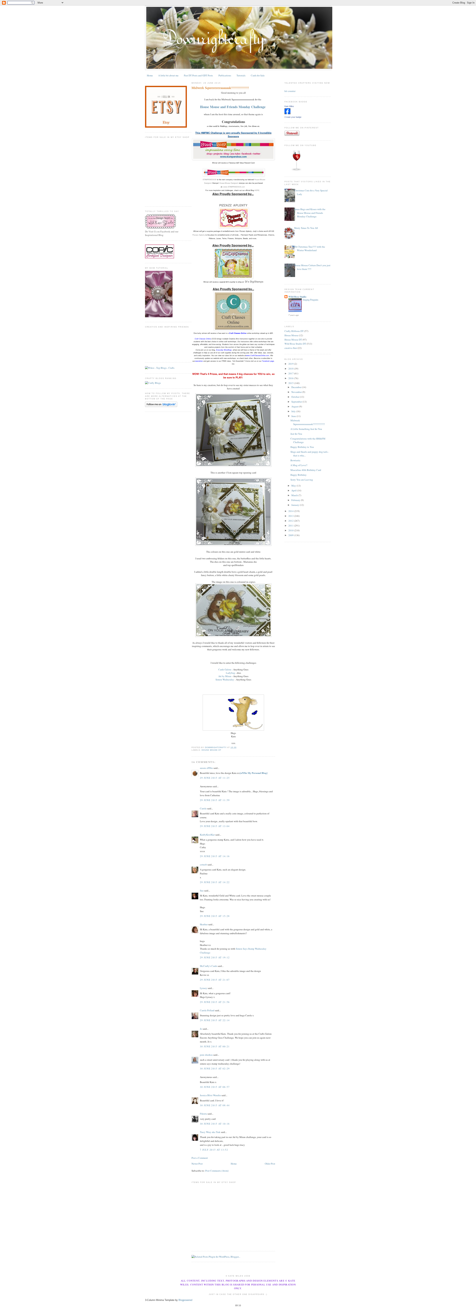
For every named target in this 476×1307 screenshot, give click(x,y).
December (296, 387)
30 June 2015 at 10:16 (215, 1123)
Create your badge (292, 117)
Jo (201, 1028)
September (297, 401)
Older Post (270, 1163)
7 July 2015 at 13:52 (214, 1149)
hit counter (289, 91)
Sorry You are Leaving (301, 479)
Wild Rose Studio (297, 296)
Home (150, 75)
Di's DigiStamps (254, 281)
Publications (224, 75)
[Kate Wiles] (287, 113)
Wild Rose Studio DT (295, 343)
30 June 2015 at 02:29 (215, 1068)
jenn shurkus (206, 1054)
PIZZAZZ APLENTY (233, 205)
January (295, 505)
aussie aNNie (206, 768)
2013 (291, 516)
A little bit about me (168, 75)
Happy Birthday (298, 474)
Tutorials (241, 75)
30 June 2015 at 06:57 (215, 1087)
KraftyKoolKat (207, 834)
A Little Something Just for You (306, 429)
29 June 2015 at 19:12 (215, 957)
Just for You (296, 433)
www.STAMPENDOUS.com (234, 187)
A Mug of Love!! (298, 465)
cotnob (203, 864)
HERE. (257, 190)
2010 (291, 530)
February (296, 500)
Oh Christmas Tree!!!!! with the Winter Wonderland (309, 248)
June (294, 416)
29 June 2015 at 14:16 (215, 856)
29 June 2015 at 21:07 (215, 979)
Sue (202, 890)
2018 (291, 368)
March (294, 495)
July (293, 411)
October (295, 396)
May (294, 485)
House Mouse (291, 335)
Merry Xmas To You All (306, 228)
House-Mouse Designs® (228, 183)
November (296, 392)
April (294, 490)
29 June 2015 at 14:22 (215, 882)
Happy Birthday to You (302, 447)
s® (211, 183)
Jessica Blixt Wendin (210, 1095)
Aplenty (198, 235)
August (295, 406)
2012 (291, 520)
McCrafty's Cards (208, 966)
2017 (291, 373)
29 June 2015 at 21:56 (215, 1002)
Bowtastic (295, 460)
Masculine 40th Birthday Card (305, 470)
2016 (291, 378)
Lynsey (203, 988)
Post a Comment (200, 1158)
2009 (291, 535)
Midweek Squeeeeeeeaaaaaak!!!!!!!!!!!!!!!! (307, 422)
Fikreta (203, 1113)
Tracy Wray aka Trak (210, 1132)
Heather (204, 924)
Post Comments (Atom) (217, 1170)
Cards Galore (224, 669)
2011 (291, 525)
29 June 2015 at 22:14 (215, 1020)
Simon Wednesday (225, 679)
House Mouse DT (211, 750)
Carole (203, 808)
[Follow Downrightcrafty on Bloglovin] (161, 406)
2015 (291, 383)
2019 (291, 363)
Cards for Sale (258, 75)
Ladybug (230, 672)
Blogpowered (185, 1300)
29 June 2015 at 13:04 (215, 826)
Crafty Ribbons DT (294, 331)
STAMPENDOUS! (209, 179)
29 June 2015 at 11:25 (215, 777)
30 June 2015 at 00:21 (215, 1046)
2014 (291, 511)
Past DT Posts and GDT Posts (198, 75)
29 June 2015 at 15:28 (215, 916)
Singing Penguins (310, 299)
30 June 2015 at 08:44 (215, 1105)
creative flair (290, 348)
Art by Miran (224, 676)
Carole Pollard (207, 1010)
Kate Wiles (289, 106)
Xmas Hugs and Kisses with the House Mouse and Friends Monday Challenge (309, 212)
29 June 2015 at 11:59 (215, 800)
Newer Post (197, 1163)
